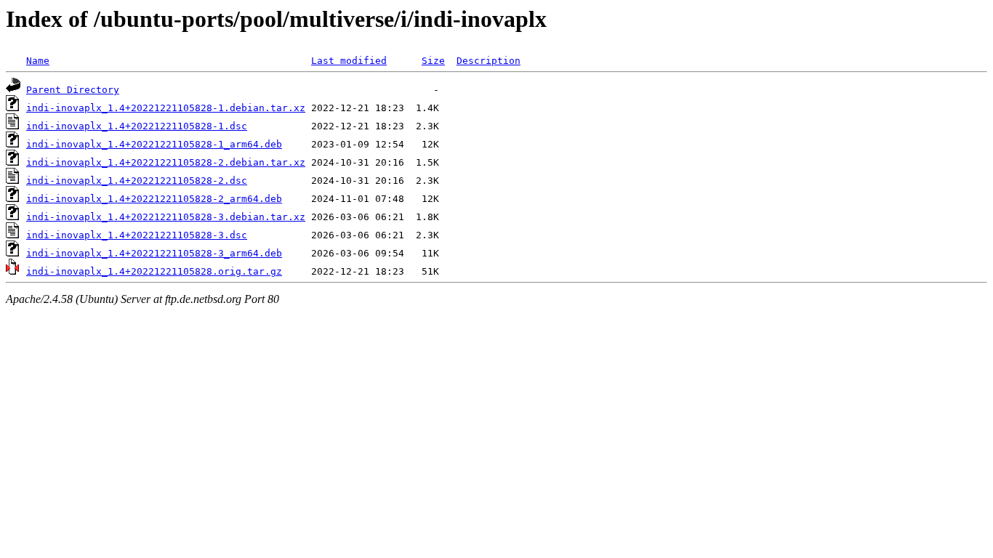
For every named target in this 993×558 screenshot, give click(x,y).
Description (488, 60)
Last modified (349, 60)
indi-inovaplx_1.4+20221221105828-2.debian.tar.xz (165, 162)
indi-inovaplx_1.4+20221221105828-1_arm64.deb (154, 144)
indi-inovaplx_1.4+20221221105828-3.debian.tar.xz (165, 216)
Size (433, 60)
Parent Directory (72, 89)
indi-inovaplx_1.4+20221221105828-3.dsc (136, 235)
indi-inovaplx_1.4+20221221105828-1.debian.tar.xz (165, 107)
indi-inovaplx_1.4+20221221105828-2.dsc (136, 180)
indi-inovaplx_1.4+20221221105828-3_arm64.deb (154, 253)
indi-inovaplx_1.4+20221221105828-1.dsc (136, 126)
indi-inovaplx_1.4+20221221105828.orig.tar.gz (154, 271)
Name (37, 60)
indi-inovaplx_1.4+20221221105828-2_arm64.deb (154, 198)
